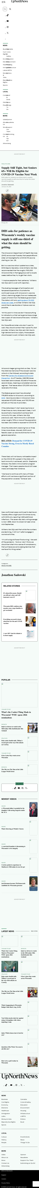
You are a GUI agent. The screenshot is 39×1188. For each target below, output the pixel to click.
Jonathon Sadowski (7, 185)
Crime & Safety (25, 1102)
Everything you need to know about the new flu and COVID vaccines (12, 621)
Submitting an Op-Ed (27, 1163)
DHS (3, 398)
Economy (6, 59)
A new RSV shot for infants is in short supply (12, 634)
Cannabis (9, 49)
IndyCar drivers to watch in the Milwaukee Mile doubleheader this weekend (12, 729)
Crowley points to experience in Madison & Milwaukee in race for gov (13, 866)
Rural (8, 80)
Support (3, 1175)
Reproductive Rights (8, 1122)
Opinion (9, 119)
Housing (9, 64)
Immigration (5, 1113)
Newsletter (10, 122)
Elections (6, 62)
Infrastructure (25, 1113)
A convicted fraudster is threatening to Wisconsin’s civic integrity (13, 847)
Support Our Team (26, 1160)
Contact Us (5, 1163)
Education (10, 59)
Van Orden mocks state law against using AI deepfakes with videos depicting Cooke (12, 1020)
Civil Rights (5, 1102)
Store (5, 127)
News (5, 45)
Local (5, 92)
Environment (11, 62)
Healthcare (5, 163)
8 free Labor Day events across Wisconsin (10, 756)
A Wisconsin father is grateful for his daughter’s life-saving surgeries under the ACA (13, 810)
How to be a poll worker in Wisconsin (9, 1062)
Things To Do (6, 709)
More (5, 116)
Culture (5, 95)
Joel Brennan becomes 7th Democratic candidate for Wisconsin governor (13, 884)
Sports (5, 85)
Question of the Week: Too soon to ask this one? (12, 1048)
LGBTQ (9, 70)
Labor (5, 70)
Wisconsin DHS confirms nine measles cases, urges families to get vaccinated (13, 608)
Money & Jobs (6, 1119)
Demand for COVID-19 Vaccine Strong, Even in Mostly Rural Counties (17, 443)
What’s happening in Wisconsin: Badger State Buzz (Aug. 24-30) (11, 1006)
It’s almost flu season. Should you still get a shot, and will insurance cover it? (12, 595)
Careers (3, 1179)
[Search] (10, 9)
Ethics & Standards (7, 1171)
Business (6, 49)
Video (5, 119)
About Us (4, 1157)
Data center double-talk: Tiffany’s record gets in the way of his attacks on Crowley (12, 742)
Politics (8, 73)
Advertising (7, 143)
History (5, 102)
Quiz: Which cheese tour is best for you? (12, 1034)
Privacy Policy (5, 1183)
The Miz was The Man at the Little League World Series (12, 770)
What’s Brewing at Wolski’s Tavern (12, 829)
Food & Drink (25, 1137)
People (5, 105)
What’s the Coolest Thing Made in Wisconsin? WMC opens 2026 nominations (16, 714)
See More (34, 931)
